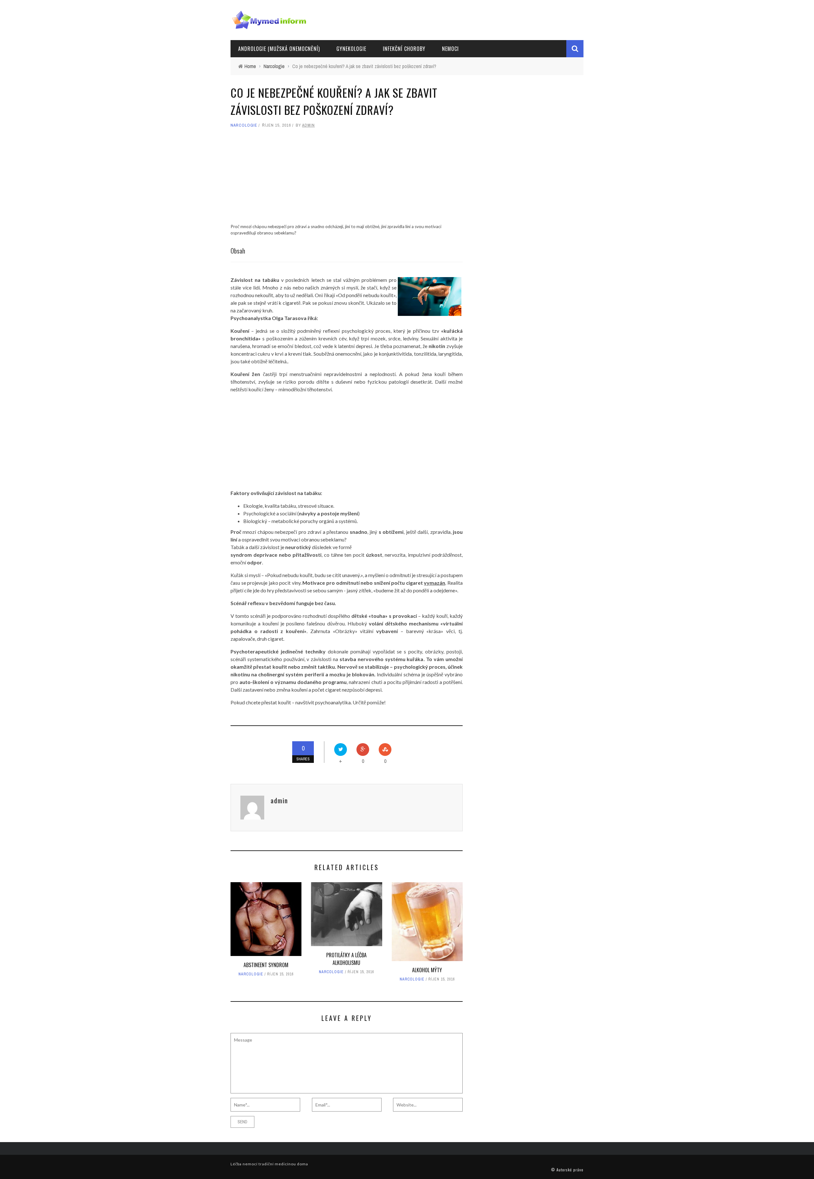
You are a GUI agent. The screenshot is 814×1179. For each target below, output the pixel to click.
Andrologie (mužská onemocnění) (279, 48)
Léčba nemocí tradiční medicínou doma (269, 1164)
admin (308, 125)
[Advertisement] (347, 178)
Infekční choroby (404, 48)
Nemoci (450, 48)
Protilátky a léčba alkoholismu (346, 958)
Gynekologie (351, 48)
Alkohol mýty (427, 970)
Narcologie (244, 125)
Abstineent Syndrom (266, 965)
